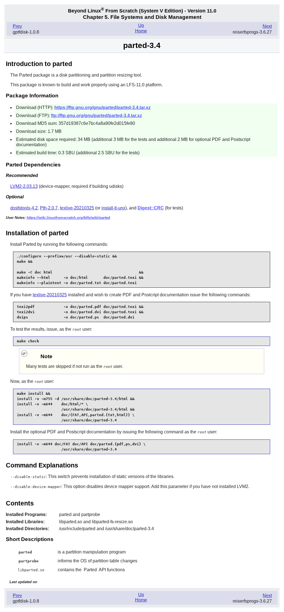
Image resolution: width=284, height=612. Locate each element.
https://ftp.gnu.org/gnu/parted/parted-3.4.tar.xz (102, 107)
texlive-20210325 (77, 208)
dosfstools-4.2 (24, 208)
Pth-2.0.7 (49, 208)
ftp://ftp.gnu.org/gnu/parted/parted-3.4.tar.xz (96, 115)
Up (141, 25)
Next (267, 26)
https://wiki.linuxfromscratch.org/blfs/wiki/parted (68, 218)
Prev (17, 26)
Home (141, 31)
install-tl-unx (113, 208)
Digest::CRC (151, 208)
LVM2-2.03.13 (24, 186)
